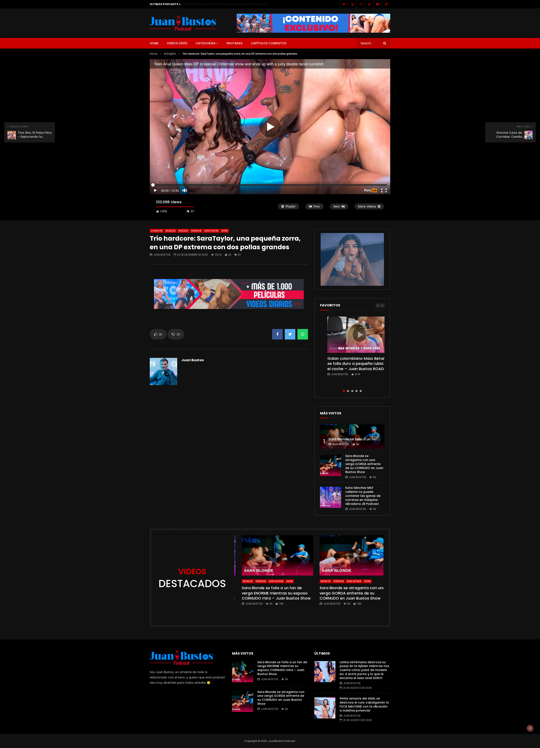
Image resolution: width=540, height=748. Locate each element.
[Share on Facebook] (277, 334)
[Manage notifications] (530, 728)
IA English (170, 53)
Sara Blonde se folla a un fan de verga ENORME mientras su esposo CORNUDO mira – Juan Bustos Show (276, 593)
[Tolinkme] (386, 4)
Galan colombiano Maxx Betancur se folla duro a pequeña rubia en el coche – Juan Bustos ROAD (359, 363)
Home (154, 43)
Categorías (205, 43)
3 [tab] (352, 391)
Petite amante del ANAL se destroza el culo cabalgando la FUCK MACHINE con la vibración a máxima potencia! (364, 704)
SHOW (224, 230)
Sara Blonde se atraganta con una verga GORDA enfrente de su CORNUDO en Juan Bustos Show (364, 464)
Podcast (183, 230)
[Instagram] (360, 4)
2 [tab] (348, 391)
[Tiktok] (369, 4)
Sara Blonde (276, 581)
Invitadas (234, 43)
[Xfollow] (377, 4)
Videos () (177, 43)
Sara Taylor (211, 230)
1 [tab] (344, 391)
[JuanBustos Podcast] (183, 23)
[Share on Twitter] (290, 334)
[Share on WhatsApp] (302, 334)
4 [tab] (356, 391)
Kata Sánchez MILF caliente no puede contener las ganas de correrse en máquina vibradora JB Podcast (363, 496)
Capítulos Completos (268, 43)
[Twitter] (344, 4)
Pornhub (196, 230)
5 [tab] (361, 391)
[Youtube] (352, 4)
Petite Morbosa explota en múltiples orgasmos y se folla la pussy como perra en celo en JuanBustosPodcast (226, 4)
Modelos (171, 230)
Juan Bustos (162, 254)
